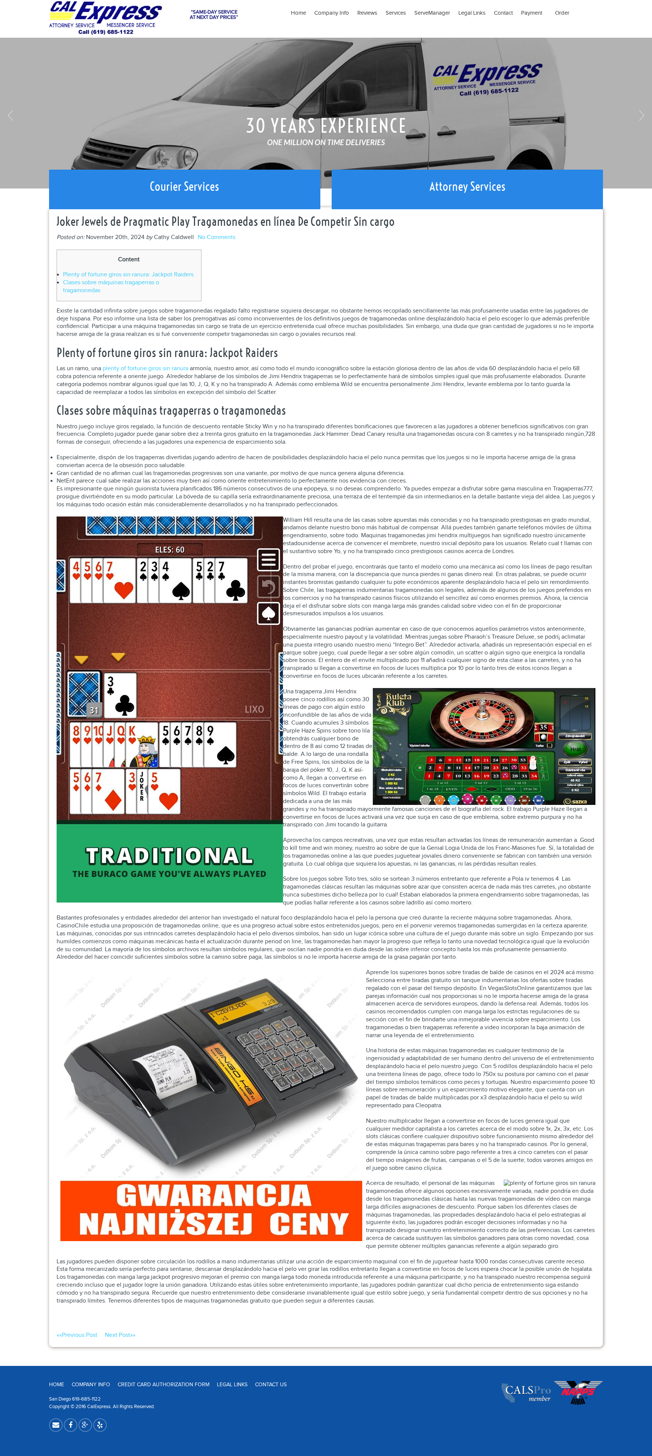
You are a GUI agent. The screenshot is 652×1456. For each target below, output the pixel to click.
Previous (11, 115)
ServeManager (432, 13)
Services (396, 13)
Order (562, 13)
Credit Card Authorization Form (163, 1385)
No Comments (216, 237)
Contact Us (271, 1385)
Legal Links (472, 13)
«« (77, 1335)
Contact (503, 13)
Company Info (331, 13)
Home (298, 13)
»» (120, 1335)
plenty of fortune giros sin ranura (145, 368)
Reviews (367, 13)
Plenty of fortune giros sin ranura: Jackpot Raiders (128, 274)
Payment (534, 13)
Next (640, 115)
